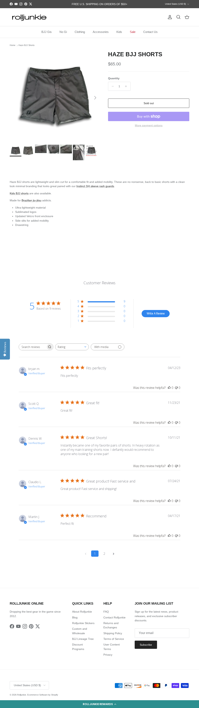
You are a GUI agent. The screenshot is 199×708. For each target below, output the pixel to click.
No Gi (63, 31)
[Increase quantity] (127, 86)
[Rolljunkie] (29, 17)
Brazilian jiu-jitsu (31, 200)
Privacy (107, 654)
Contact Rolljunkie (114, 617)
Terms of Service (113, 638)
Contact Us (150, 31)
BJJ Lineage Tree (83, 638)
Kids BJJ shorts (19, 193)
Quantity (114, 78)
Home (12, 45)
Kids (119, 31)
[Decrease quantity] (111, 86)
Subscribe (146, 644)
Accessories (101, 31)
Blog (75, 617)
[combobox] (72, 346)
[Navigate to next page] (113, 553)
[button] (99, 704)
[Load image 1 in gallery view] (55, 96)
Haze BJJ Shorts (26, 45)
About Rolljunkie (82, 611)
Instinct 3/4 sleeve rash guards (95, 186)
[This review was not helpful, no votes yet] (176, 388)
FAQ (106, 611)
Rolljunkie (21, 695)
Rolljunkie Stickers (83, 623)
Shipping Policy (112, 633)
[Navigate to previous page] (85, 553)
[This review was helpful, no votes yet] (169, 388)
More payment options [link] (148, 125)
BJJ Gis (46, 31)
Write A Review (156, 313)
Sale (132, 31)
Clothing (80, 31)
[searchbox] (32, 347)
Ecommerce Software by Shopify (42, 695)
